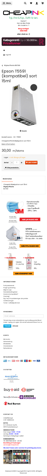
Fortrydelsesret (8, 285)
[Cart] (42, 3)
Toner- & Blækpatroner (11, 303)
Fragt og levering (9, 288)
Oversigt (6, 296)
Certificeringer (8, 301)
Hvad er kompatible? (10, 294)
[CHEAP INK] (23, 13)
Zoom (24, 131)
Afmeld (15, 326)
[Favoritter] (31, 3)
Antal (6, 162)
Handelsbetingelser (10, 292)
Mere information (8, 144)
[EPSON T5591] (23, 105)
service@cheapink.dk (12, 444)
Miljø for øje (7, 290)
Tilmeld (7, 326)
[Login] (37, 3)
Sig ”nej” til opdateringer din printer (15, 298)
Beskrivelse (7, 179)
